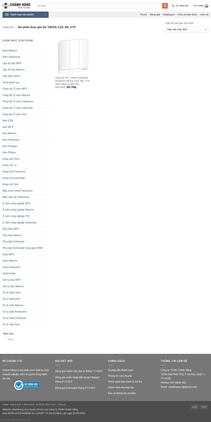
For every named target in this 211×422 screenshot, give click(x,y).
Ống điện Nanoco (12, 235)
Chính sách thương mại (121, 387)
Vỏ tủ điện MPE (11, 299)
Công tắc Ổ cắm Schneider (17, 107)
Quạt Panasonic (11, 267)
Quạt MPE (8, 254)
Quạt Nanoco (9, 260)
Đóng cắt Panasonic (14, 171)
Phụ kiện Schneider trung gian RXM (22, 248)
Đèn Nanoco (9, 133)
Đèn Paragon (9, 146)
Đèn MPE (7, 127)
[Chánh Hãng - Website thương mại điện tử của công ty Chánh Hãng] (16, 5)
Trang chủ (8, 27)
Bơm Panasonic (11, 56)
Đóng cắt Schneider (13, 178)
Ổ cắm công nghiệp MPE (16, 203)
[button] (201, 5)
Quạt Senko (9, 273)
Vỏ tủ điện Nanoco (13, 305)
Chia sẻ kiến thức (187, 14)
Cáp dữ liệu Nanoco (13, 69)
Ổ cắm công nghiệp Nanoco (18, 209)
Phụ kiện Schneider (13, 241)
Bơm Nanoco (9, 50)
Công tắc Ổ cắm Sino (14, 114)
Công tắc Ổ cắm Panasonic (17, 101)
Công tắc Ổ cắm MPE (14, 88)
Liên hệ (204, 14)
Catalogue (169, 14)
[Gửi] (165, 6)
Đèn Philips (9, 152)
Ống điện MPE (10, 228)
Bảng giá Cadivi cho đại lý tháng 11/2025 (79, 371)
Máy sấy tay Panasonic (15, 197)
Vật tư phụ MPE (11, 279)
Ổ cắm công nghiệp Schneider (19, 222)
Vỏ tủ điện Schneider (14, 318)
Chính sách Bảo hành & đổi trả (125, 381)
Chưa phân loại (10, 82)
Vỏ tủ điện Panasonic (14, 311)
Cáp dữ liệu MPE (12, 63)
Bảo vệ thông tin (117, 393)
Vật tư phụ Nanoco (13, 286)
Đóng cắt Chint (10, 158)
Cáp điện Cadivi (11, 76)
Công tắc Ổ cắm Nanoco (16, 95)
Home (143, 14)
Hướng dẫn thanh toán (120, 370)
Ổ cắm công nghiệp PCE (16, 216)
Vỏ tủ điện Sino (11, 324)
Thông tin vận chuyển (120, 375)
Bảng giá (155, 14)
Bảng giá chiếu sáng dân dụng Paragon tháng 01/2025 (77, 379)
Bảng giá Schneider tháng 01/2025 (75, 387)
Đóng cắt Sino (10, 184)
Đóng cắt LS (9, 165)
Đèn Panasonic (11, 139)
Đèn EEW (7, 120)
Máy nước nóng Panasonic (17, 190)
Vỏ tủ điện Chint (11, 292)
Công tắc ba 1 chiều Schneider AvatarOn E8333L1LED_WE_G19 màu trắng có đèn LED (72, 80)
